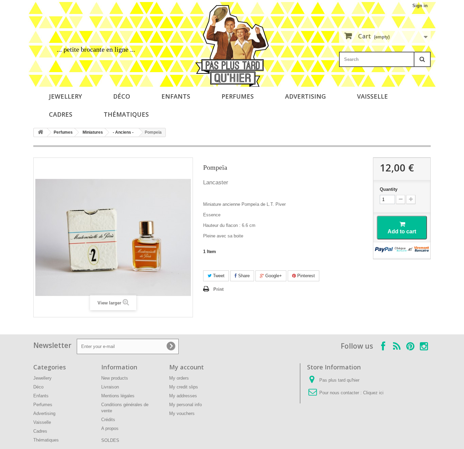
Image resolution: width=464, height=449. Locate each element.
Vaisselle (372, 96)
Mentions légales (118, 395)
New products (114, 378)
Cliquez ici (373, 392)
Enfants (175, 96)
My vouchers (182, 413)
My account (186, 367)
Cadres (60, 114)
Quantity (388, 189)
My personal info (185, 404)
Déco (121, 96)
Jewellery (65, 96)
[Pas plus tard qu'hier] (232, 46)
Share (243, 275)
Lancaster (215, 182)
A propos (110, 428)
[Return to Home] (40, 132)
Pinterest (305, 275)
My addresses (183, 395)
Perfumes (237, 96)
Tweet (218, 275)
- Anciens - (123, 132)
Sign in (420, 5)
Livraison (110, 386)
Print (218, 289)
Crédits (108, 419)
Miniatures (93, 132)
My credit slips (183, 386)
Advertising (305, 96)
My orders (179, 378)
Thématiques (126, 114)
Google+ (273, 275)
